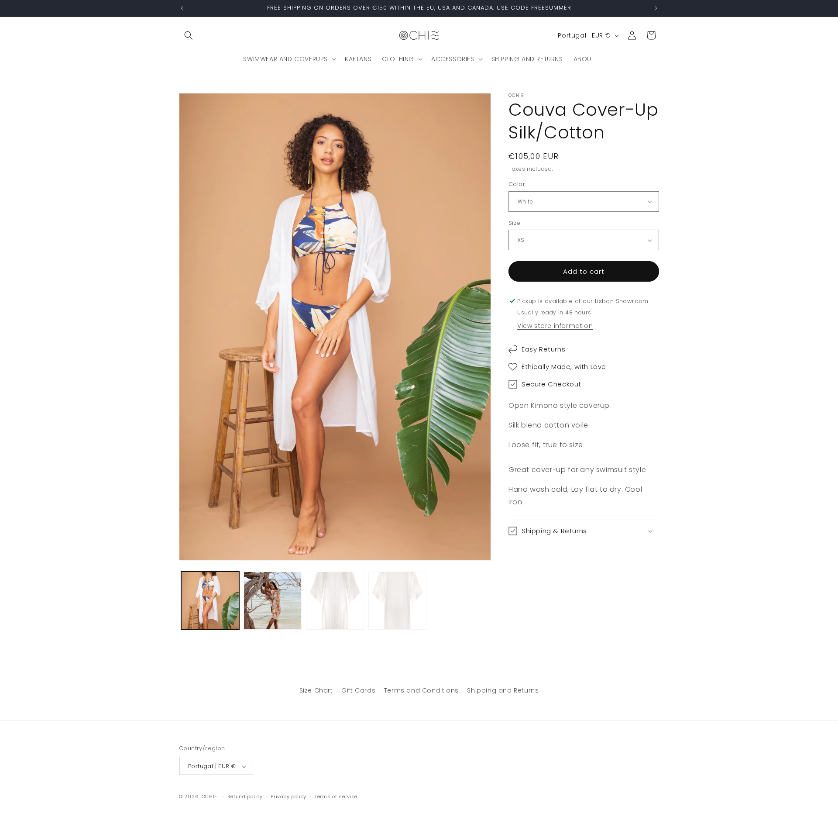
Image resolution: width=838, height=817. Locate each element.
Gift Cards (358, 690)
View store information (555, 325)
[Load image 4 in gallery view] (335, 601)
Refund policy (245, 796)
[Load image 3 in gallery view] (273, 601)
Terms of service (336, 796)
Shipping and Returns (503, 690)
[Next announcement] (656, 8)
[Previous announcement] (182, 8)
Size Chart (316, 690)
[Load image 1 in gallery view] (210, 601)
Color (516, 184)
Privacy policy (288, 796)
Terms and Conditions (421, 690)
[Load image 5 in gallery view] (397, 601)
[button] (188, 35)
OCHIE (210, 796)
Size (514, 223)
